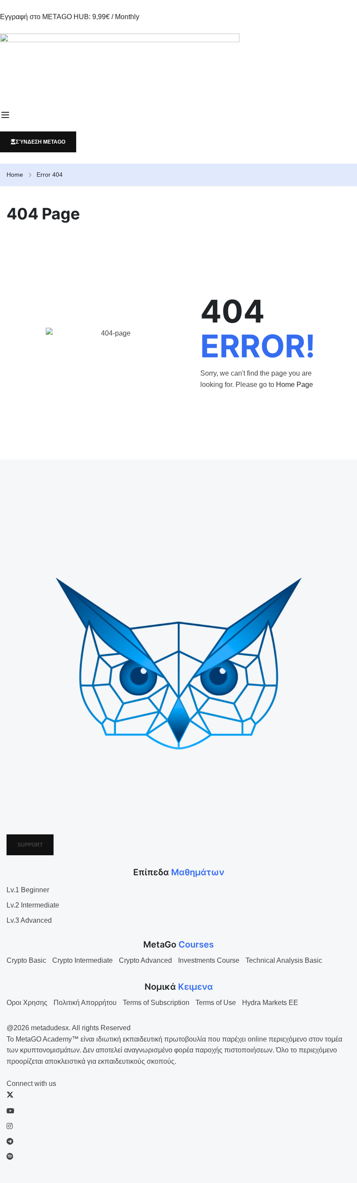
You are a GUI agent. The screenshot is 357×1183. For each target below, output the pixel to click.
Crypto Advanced (145, 960)
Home (15, 174)
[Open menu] (6, 115)
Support (30, 845)
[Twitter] (10, 1095)
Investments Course (208, 960)
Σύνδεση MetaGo (40, 142)
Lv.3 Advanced (29, 920)
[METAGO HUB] (178, 66)
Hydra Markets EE (270, 1002)
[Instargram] (10, 1126)
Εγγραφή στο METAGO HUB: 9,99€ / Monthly (69, 16)
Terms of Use (215, 1002)
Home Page (294, 384)
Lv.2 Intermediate (33, 905)
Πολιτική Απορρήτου (85, 1002)
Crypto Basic (26, 960)
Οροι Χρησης (27, 1002)
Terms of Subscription (156, 1002)
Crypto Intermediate (82, 960)
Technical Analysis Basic (284, 960)
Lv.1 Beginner (28, 890)
